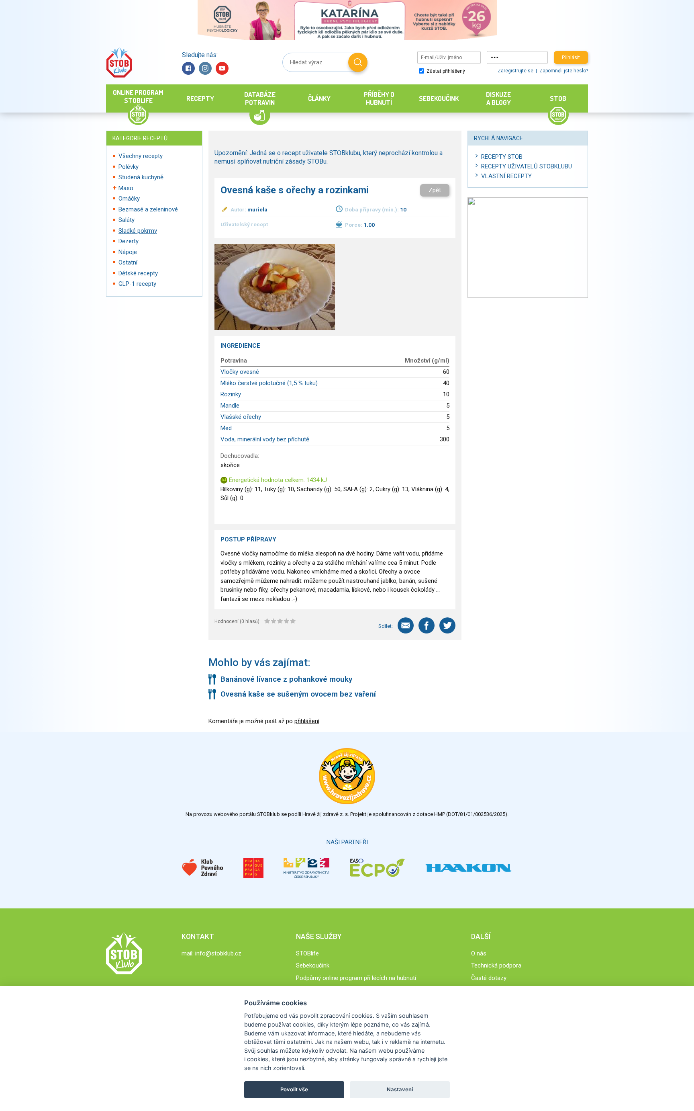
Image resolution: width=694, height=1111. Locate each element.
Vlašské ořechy (240, 416)
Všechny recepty (140, 156)
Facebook (188, 68)
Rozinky (230, 394)
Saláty (126, 219)
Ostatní (127, 262)
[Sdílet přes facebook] (426, 625)
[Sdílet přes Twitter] (447, 625)
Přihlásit (571, 57)
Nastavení (400, 1089)
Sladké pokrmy (137, 230)
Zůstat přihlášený (445, 71)
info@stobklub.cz (218, 953)
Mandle (229, 405)
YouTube (222, 68)
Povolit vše (294, 1089)
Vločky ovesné (239, 371)
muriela (257, 209)
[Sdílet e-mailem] (406, 625)
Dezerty (128, 241)
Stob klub (119, 62)
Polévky (128, 166)
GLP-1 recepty (137, 283)
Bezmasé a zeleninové (148, 209)
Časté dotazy (488, 978)
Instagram (205, 68)
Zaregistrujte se (515, 71)
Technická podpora (496, 965)
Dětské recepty (138, 273)
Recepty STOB (502, 156)
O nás (478, 953)
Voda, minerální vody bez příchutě (264, 439)
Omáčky (129, 198)
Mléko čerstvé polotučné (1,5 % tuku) (269, 383)
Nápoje (127, 252)
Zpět (435, 190)
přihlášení (306, 721)
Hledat (357, 62)
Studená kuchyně (140, 177)
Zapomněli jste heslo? (563, 71)
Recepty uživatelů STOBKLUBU (526, 166)
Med (226, 428)
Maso (125, 188)
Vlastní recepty (506, 176)
